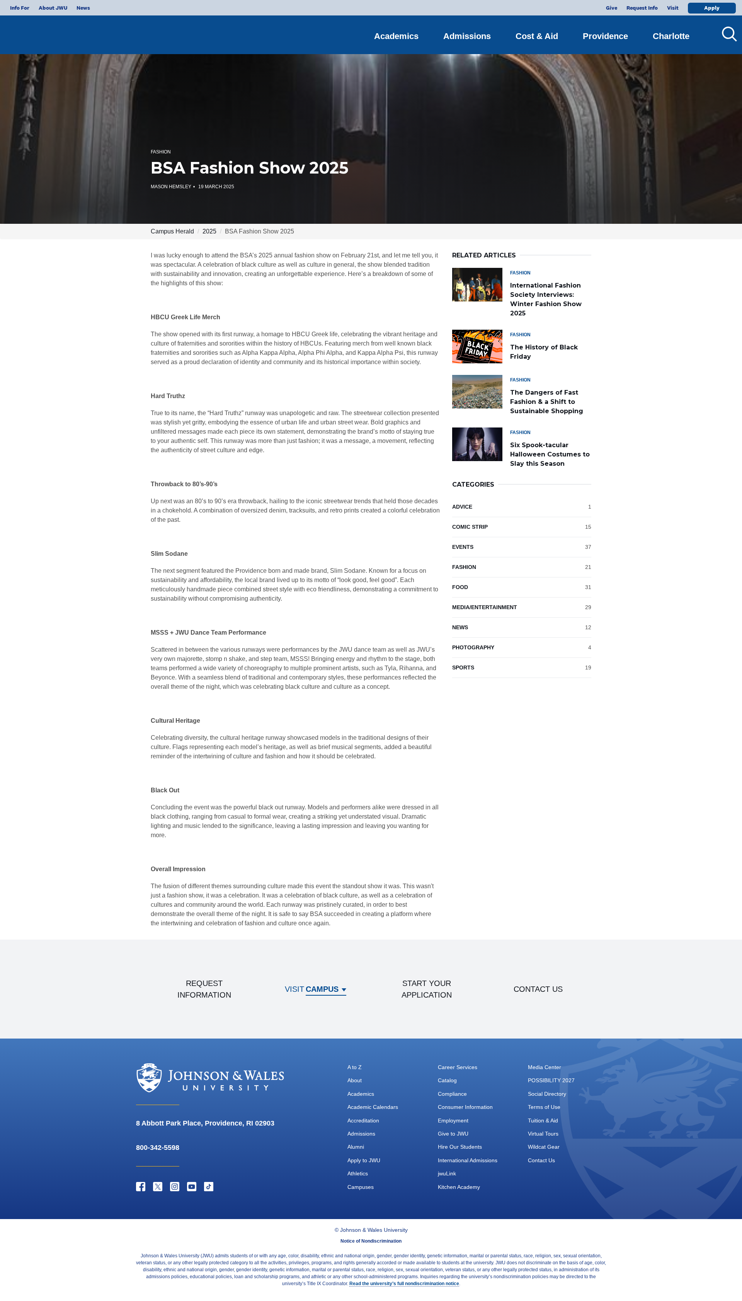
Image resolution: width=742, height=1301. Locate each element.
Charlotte (671, 36)
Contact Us (541, 1160)
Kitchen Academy (459, 1187)
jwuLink (447, 1173)
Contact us (538, 989)
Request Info (642, 7)
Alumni (355, 1147)
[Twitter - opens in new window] (157, 1186)
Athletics (357, 1173)
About (354, 1080)
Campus (322, 989)
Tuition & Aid (543, 1120)
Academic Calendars (372, 1107)
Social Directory (547, 1094)
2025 (209, 231)
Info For (19, 7)
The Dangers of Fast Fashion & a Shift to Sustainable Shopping (546, 402)
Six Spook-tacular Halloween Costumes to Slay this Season (550, 454)
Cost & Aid (537, 36)
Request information (204, 989)
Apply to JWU (363, 1160)
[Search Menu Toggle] (726, 34)
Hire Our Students (460, 1147)
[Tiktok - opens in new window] (208, 1186)
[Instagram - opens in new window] (174, 1186)
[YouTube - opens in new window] (191, 1186)
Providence (605, 36)
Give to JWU (453, 1134)
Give (611, 7)
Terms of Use (544, 1107)
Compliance (452, 1094)
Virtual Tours (543, 1134)
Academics (396, 36)
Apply (712, 7)
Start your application (427, 989)
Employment (453, 1120)
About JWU (53, 7)
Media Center (544, 1067)
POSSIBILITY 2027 (551, 1080)
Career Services (457, 1067)
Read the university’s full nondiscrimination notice (404, 1283)
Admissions (467, 36)
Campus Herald (172, 231)
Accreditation (363, 1120)
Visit (673, 7)
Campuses (360, 1187)
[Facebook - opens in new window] (140, 1186)
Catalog (447, 1080)
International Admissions (467, 1160)
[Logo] (52, 31)
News (83, 7)
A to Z (354, 1067)
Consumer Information (465, 1107)
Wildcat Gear (544, 1147)
